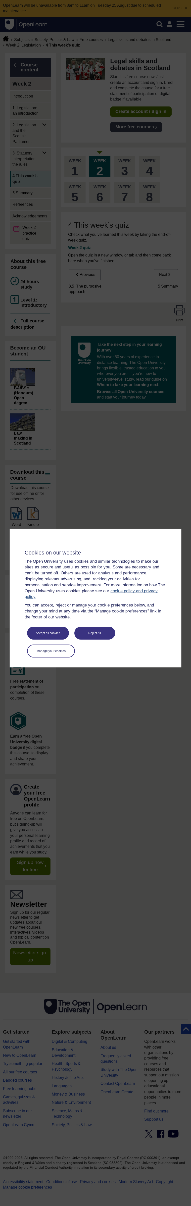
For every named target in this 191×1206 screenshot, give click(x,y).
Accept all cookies (48, 633)
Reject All (94, 633)
